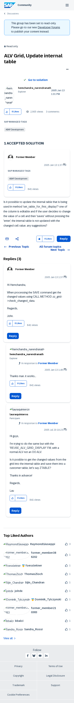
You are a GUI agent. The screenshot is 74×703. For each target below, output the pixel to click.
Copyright (18, 675)
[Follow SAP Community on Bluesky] (34, 655)
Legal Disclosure (55, 675)
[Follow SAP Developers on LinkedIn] (46, 655)
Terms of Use (55, 666)
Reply (13, 336)
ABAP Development (15, 129)
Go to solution (38, 79)
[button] (7, 112)
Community (24, 5)
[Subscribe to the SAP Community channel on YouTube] (40, 655)
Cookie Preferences (18, 694)
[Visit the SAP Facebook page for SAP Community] (27, 655)
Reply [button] (64, 238)
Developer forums (49, 27)
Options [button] (66, 69)
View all (8, 638)
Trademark (18, 685)
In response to (40, 363)
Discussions (13, 13)
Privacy (18, 666)
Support (55, 685)
